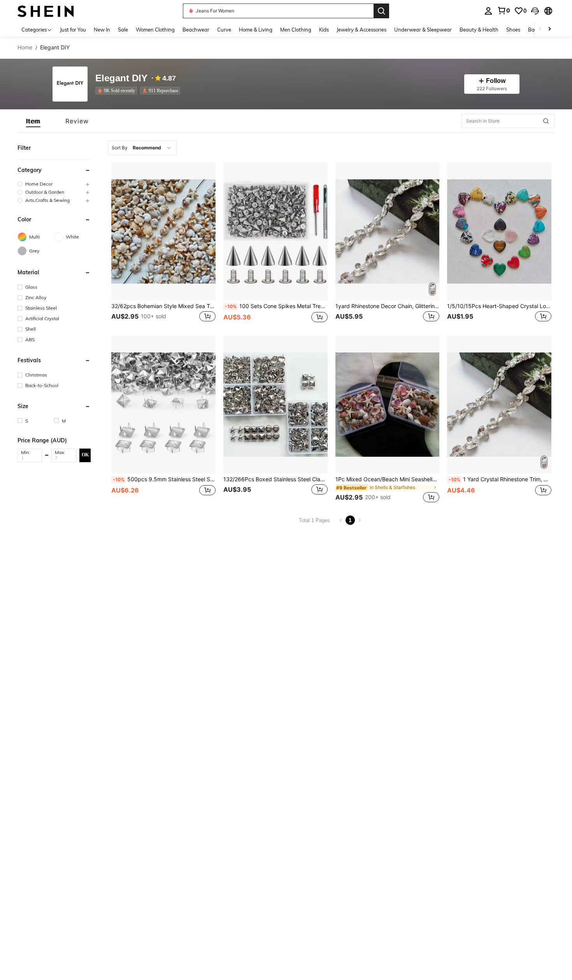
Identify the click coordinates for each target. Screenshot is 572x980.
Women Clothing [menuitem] (155, 29)
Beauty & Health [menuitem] (479, 29)
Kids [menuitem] (324, 29)
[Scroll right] (549, 29)
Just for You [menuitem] (73, 29)
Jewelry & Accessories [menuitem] (361, 29)
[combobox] (143, 148)
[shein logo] (46, 11)
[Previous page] (341, 520)
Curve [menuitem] (224, 29)
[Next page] (359, 520)
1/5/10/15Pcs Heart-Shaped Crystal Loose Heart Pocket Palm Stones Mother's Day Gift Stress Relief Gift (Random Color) (499, 306)
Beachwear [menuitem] (195, 29)
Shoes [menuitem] (513, 29)
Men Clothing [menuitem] (295, 29)
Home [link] (25, 47)
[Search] (381, 11)
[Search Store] (545, 120)
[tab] (33, 121)
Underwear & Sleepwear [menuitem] (423, 29)
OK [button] (85, 455)
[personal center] (488, 11)
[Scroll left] (540, 29)
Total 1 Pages (314, 520)
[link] (503, 10)
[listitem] (117, 91)
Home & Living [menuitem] (255, 29)
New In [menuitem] (102, 29)
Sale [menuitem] (123, 29)
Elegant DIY (121, 78)
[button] (535, 11)
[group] (54, 183)
